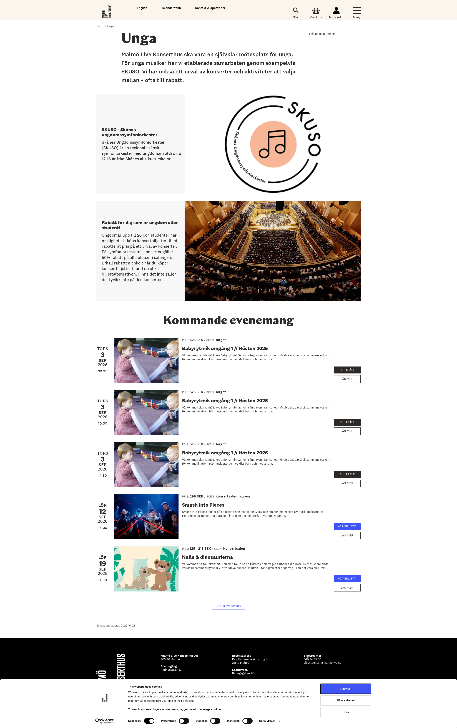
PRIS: (186, 340)
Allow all (345, 688)
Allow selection (345, 700)
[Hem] (106, 11)
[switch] (184, 721)
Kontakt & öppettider (210, 8)
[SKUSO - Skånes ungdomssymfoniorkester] (228, 144)
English (142, 8)
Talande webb (171, 8)
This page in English (322, 34)
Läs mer (348, 380)
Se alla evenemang (228, 606)
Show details (267, 720)
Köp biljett (349, 527)
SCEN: (210, 340)
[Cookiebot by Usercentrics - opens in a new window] (104, 721)
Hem (99, 26)
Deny (346, 712)
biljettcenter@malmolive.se (322, 663)
